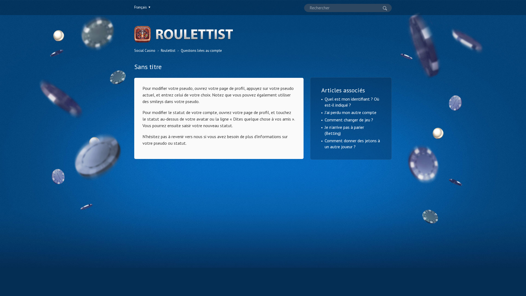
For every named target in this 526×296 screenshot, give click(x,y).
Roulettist (168, 50)
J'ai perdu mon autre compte (350, 112)
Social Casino (144, 50)
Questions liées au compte (201, 50)
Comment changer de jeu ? (349, 120)
